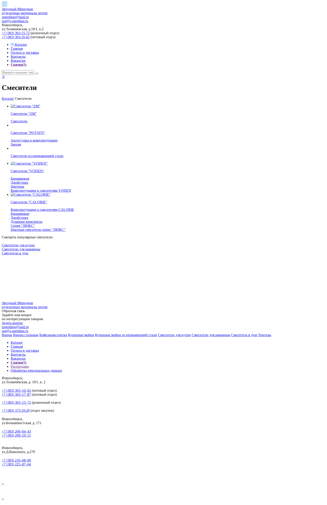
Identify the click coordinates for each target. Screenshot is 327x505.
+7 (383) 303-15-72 (16, 33)
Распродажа (20, 366)
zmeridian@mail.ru (15, 17)
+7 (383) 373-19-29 (16, 410)
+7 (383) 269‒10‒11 (16, 435)
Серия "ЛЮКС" (23, 226)
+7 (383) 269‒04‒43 (16, 431)
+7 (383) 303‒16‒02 (16, 390)
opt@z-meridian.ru (15, 21)
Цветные (17, 186)
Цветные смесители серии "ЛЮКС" (38, 230)
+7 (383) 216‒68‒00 (16, 460)
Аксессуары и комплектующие (34, 140)
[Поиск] (36, 73)
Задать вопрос (12, 323)
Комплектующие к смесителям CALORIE (42, 210)
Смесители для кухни (18, 245)
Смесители (19, 121)
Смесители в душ (15, 253)
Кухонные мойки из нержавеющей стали (126, 335)
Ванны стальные (25, 335)
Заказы (16, 144)
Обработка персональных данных (36, 370)
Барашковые (20, 178)
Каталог (20, 44)
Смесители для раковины (21, 249)
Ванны (7, 335)
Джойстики (19, 182)
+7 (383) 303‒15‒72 (16, 402)
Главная (17, 48)
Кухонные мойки (81, 335)
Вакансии (18, 60)
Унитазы (264, 335)
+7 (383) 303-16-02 (16, 37)
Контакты (18, 56)
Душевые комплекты (26, 222)
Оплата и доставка (25, 52)
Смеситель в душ (244, 335)
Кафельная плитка (53, 335)
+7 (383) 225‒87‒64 (16, 464)
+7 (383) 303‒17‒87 (16, 394)
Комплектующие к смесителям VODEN (41, 190)
